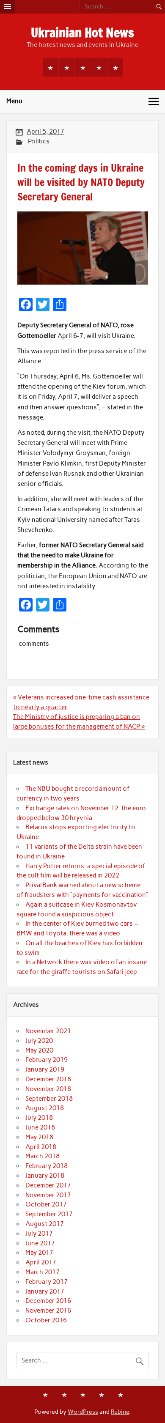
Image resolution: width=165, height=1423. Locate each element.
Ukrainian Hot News (82, 32)
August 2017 (44, 1224)
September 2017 (49, 1214)
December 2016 (48, 1301)
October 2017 (46, 1204)
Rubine (120, 1411)
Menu (14, 101)
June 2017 (40, 1243)
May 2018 (39, 1137)
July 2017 (39, 1233)
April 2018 (40, 1147)
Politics (39, 141)
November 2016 (48, 1310)
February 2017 (46, 1282)
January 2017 (44, 1291)
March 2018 (42, 1156)
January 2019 (44, 1069)
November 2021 (48, 1031)
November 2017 (48, 1195)
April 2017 (40, 1262)
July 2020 (39, 1041)
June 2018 (40, 1127)
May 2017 (39, 1252)
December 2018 (48, 1079)
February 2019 (46, 1060)
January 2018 (44, 1175)
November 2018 (48, 1089)
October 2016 (46, 1320)
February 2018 (46, 1166)
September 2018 (49, 1098)
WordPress (83, 1411)
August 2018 (44, 1108)
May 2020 (39, 1050)
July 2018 (39, 1117)
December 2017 (48, 1185)
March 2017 (42, 1272)
